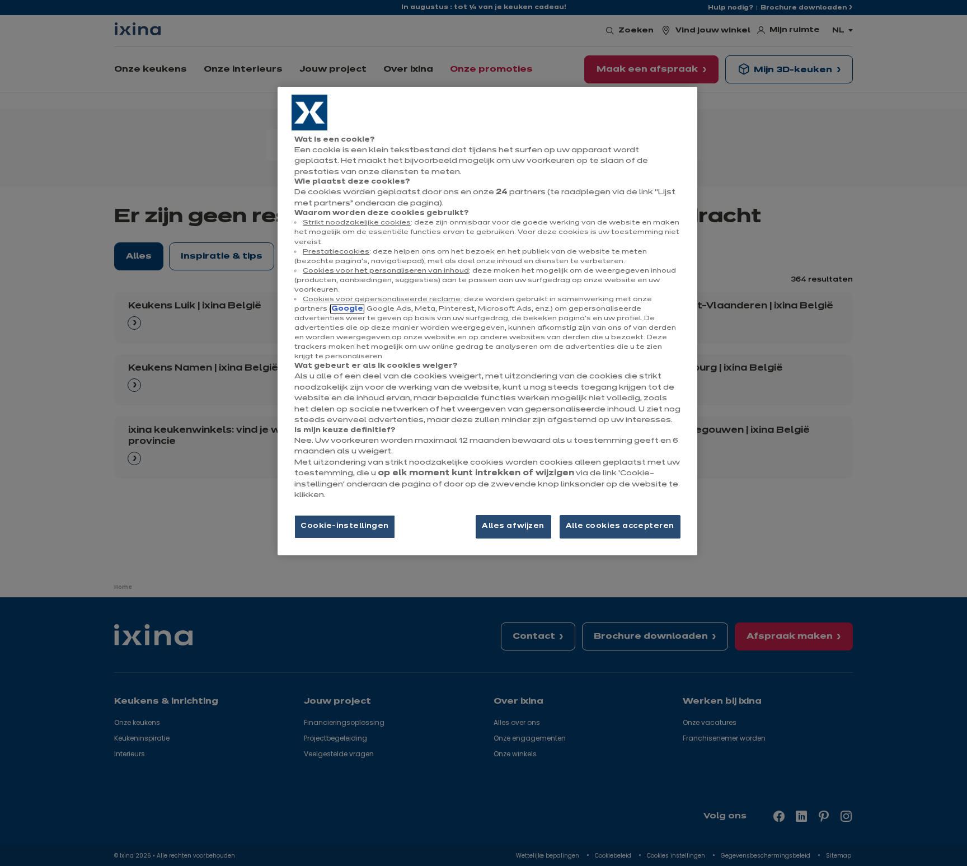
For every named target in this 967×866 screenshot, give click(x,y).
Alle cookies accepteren (620, 526)
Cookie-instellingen (345, 526)
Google (347, 309)
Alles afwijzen (513, 526)
